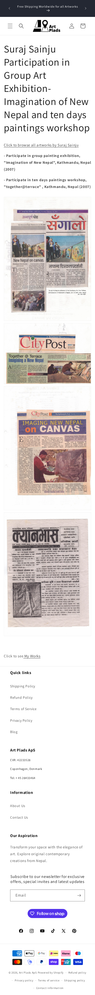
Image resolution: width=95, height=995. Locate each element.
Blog (13, 732)
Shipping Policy (22, 686)
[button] (10, 26)
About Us (17, 805)
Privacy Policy (21, 720)
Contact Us (19, 817)
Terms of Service (23, 709)
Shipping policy (74, 980)
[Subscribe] (79, 895)
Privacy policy (24, 980)
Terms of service (48, 980)
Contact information (50, 988)
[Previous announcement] (9, 8)
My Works (31, 656)
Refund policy (77, 972)
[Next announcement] (85, 8)
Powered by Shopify (51, 972)
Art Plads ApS (28, 972)
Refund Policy (21, 697)
